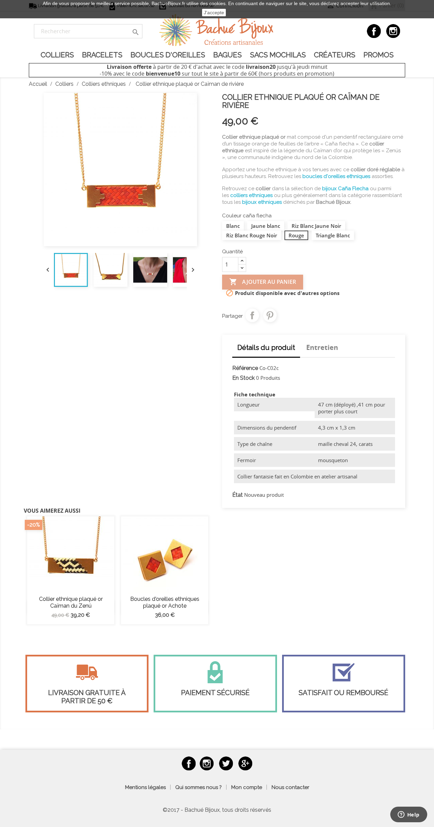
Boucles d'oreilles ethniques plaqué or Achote (164, 602)
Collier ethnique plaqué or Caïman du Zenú (71, 602)
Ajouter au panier (262, 282)
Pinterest (270, 315)
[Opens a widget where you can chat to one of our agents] (408, 815)
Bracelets (102, 55)
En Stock (243, 378)
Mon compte (246, 787)
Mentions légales (145, 787)
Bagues (227, 55)
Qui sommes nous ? (198, 787)
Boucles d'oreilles (168, 55)
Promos (378, 55)
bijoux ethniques (262, 202)
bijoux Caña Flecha (345, 188)
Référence (245, 368)
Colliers (57, 55)
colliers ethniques (251, 195)
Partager (252, 315)
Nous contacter (290, 787)
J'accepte (214, 12)
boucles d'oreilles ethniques (336, 176)
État (237, 495)
